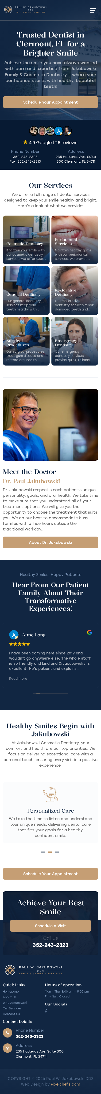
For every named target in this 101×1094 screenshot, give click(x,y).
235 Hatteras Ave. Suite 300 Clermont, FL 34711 (76, 159)
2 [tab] (50, 852)
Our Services (12, 1008)
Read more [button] (18, 678)
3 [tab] (57, 852)
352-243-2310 (29, 161)
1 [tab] (43, 852)
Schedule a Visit (50, 925)
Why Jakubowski (15, 1002)
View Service (26, 240)
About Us (9, 997)
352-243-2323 (25, 156)
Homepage (11, 991)
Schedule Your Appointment (50, 102)
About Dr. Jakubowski (50, 542)
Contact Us (11, 1014)
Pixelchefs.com (65, 1084)
